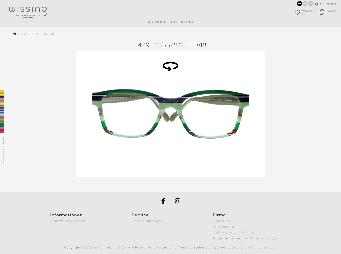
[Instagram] (177, 200)
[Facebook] (163, 200)
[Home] (15, 34)
